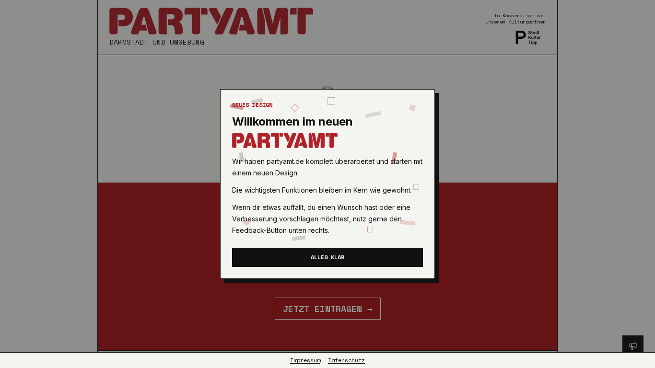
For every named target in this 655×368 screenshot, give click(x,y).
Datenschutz (346, 360)
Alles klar (327, 257)
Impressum (305, 360)
